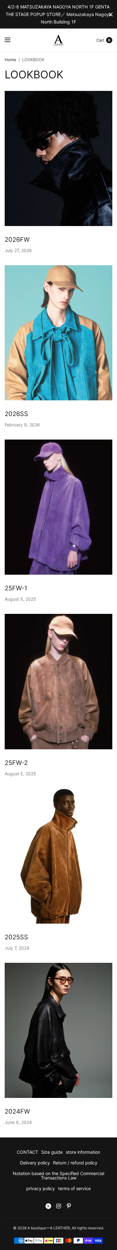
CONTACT (27, 1152)
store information (83, 1152)
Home (10, 59)
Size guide (52, 1152)
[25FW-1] (58, 507)
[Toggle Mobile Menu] (11, 40)
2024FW (17, 1111)
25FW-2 (16, 763)
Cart (100, 40)
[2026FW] (58, 158)
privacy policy (40, 1188)
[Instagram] (58, 1206)
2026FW (17, 239)
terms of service (74, 1188)
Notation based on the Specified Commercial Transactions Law (58, 1175)
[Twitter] (48, 1206)
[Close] (111, 14)
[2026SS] (58, 332)
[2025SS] (58, 856)
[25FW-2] (58, 681)
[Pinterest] (69, 1206)
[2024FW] (58, 1030)
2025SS (16, 937)
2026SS (16, 414)
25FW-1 (16, 588)
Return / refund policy (75, 1162)
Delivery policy (35, 1162)
